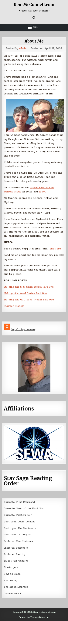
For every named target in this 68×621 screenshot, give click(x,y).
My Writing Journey (23, 329)
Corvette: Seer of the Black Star (24, 508)
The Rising (10, 580)
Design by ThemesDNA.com (34, 617)
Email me (55, 249)
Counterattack (13, 593)
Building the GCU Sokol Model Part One (29, 300)
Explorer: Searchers (16, 548)
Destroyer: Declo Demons (19, 522)
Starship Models (14, 306)
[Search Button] (34, 17)
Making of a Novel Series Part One (25, 293)
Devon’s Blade (12, 574)
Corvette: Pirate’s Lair (18, 515)
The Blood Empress (16, 587)
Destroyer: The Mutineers (20, 528)
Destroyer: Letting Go (17, 535)
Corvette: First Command (19, 502)
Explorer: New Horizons (18, 541)
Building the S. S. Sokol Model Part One (29, 287)
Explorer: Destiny (14, 554)
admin (22, 48)
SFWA (42, 192)
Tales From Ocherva (16, 561)
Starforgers (11, 567)
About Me (34, 41)
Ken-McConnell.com (34, 4)
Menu (36, 27)
